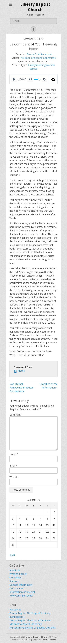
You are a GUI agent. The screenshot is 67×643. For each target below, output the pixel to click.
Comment (16, 414)
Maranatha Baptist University (25, 624)
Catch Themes (49, 639)
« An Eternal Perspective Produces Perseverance (21, 387)
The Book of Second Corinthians (37, 57)
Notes (21, 370)
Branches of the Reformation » (49, 385)
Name (13, 454)
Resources (15, 609)
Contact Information (20, 584)
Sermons (14, 581)
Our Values (15, 577)
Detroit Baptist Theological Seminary (30, 620)
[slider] (37, 79)
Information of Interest (22, 592)
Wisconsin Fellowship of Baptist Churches (32, 627)
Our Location (16, 588)
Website (13, 477)
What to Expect (17, 573)
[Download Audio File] (53, 79)
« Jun (12, 554)
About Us (14, 570)
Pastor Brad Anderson (39, 54)
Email (13, 465)
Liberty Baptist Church (37, 637)
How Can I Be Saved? (21, 595)
